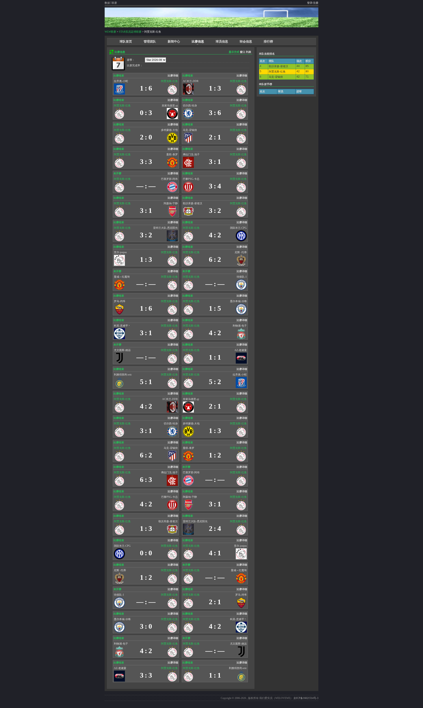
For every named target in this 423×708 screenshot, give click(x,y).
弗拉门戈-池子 (191, 154)
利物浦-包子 (240, 325)
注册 (315, 2)
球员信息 (222, 41)
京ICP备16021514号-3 (305, 698)
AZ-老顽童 (240, 350)
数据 (107, 2)
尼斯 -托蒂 (241, 252)
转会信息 (246, 41)
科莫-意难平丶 (122, 325)
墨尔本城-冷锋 (238, 301)
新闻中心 (174, 41)
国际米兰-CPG (238, 227)
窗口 (242, 52)
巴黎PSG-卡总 (191, 178)
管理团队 (150, 41)
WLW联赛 (110, 31)
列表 (248, 52)
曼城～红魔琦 (122, 276)
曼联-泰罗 (172, 154)
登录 (309, 2)
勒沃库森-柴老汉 (192, 203)
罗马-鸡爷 (119, 301)
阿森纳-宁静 (171, 203)
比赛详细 (173, 75)
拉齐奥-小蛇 (121, 81)
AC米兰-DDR (191, 81)
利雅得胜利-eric (123, 374)
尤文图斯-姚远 (122, 350)
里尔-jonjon (120, 252)
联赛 (114, 2)
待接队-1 (242, 276)
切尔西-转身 (190, 105)
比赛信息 (198, 41)
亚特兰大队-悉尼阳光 (165, 227)
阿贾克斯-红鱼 (169, 81)
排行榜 (268, 41)
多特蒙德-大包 (169, 130)
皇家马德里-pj (170, 105)
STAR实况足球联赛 (130, 31)
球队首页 (126, 41)
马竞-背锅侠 (190, 130)
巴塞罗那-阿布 (169, 178)
